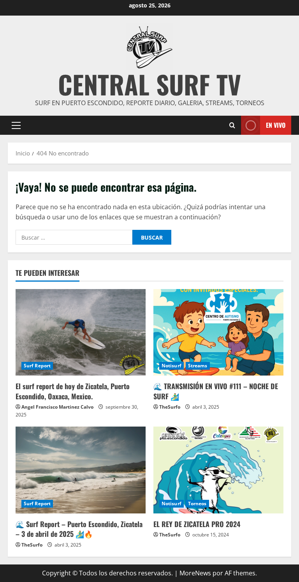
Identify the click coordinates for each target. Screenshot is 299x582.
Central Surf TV (149, 84)
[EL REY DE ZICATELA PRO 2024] (218, 470)
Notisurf (171, 365)
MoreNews (195, 573)
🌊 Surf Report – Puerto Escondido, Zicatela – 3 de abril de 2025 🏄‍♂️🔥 (79, 529)
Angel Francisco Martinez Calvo (57, 407)
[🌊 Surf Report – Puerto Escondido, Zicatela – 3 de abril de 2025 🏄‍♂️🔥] (81, 470)
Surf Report (37, 365)
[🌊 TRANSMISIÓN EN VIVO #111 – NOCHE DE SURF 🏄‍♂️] (218, 332)
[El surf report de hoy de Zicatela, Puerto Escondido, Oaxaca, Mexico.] (81, 332)
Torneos (197, 503)
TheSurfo (169, 407)
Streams (198, 365)
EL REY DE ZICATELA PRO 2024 (196, 524)
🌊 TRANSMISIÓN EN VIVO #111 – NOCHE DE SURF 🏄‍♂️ (215, 391)
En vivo (275, 125)
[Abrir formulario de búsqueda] (232, 125)
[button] (16, 125)
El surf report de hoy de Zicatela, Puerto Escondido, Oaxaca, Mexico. (73, 391)
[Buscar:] (74, 237)
